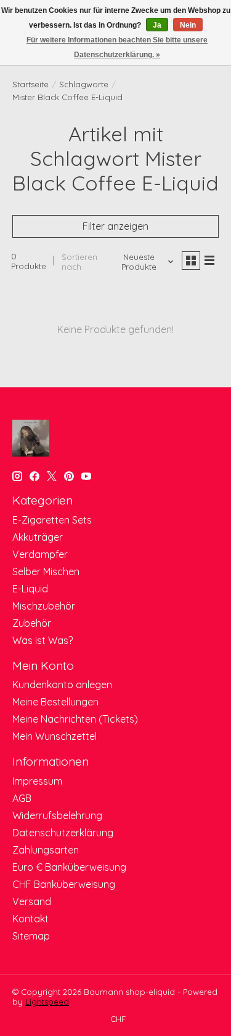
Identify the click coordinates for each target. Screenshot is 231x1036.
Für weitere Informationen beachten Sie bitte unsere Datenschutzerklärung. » (117, 47)
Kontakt (30, 918)
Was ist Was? (42, 640)
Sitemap (31, 936)
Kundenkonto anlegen (62, 684)
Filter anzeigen (115, 226)
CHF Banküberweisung (63, 884)
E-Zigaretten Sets (52, 520)
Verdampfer (40, 554)
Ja (157, 25)
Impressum (37, 781)
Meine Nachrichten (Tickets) (75, 719)
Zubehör (31, 623)
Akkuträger (37, 537)
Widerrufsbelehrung (57, 815)
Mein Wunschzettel (54, 736)
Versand (31, 901)
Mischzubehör (43, 606)
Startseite (30, 84)
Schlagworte (83, 84)
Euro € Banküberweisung (69, 867)
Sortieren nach (79, 262)
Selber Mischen (45, 571)
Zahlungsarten (45, 850)
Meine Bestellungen (55, 702)
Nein (188, 25)
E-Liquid (30, 589)
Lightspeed (47, 1002)
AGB (21, 798)
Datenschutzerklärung (62, 832)
